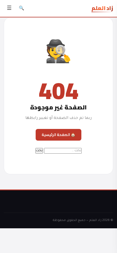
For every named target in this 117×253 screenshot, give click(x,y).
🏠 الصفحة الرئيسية (58, 134)
